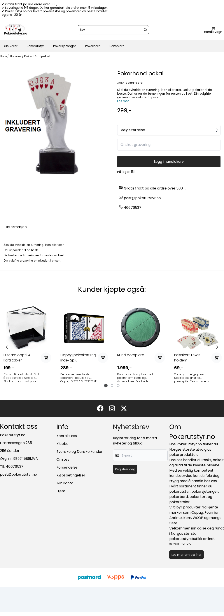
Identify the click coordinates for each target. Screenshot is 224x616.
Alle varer (11, 46)
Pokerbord (92, 46)
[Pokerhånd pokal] (55, 124)
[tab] (106, 386)
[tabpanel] (26, 347)
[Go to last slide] (7, 347)
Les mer (123, 101)
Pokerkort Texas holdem (187, 357)
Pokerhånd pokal (37, 56)
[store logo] (15, 29)
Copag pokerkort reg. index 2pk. (78, 357)
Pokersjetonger (64, 46)
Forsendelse (66, 467)
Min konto (64, 483)
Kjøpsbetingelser (70, 475)
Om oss (62, 459)
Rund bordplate (130, 355)
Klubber (63, 443)
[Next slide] (217, 347)
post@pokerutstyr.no (142, 197)
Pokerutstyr (35, 46)
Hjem (3, 56)
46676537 (132, 207)
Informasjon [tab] (16, 226)
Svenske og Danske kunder (79, 451)
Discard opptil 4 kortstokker (17, 357)
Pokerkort (117, 46)
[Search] (145, 29)
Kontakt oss (66, 435)
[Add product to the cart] (46, 357)
